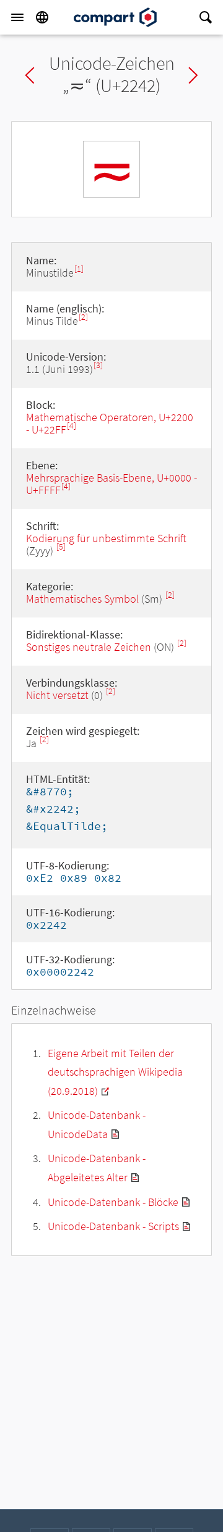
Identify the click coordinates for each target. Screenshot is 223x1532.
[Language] (42, 17)
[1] (79, 269)
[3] (98, 365)
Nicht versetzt (57, 695)
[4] (71, 426)
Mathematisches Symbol (82, 599)
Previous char (29, 75)
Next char (193, 75)
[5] (61, 547)
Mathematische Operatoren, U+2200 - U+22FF (109, 423)
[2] (83, 317)
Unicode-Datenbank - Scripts (113, 1226)
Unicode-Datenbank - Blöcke (113, 1202)
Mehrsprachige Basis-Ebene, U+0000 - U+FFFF (111, 484)
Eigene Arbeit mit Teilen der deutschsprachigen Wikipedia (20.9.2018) (115, 1072)
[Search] (205, 17)
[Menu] (17, 17)
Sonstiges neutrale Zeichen (88, 647)
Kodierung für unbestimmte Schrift (106, 538)
